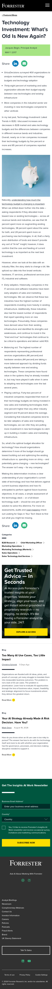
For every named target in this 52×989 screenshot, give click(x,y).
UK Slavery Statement (11, 938)
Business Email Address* (12, 801)
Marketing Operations (12, 546)
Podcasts (6, 926)
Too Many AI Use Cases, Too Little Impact (23, 657)
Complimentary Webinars (13, 907)
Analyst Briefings (9, 900)
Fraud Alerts (7, 930)
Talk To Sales (26, 950)
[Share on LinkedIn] (15, 63)
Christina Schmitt (9, 664)
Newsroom (6, 903)
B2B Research (8, 542)
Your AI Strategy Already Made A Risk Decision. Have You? (25, 720)
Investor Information (11, 915)
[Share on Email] (24, 63)
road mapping (33, 509)
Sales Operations (10, 552)
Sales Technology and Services (16, 556)
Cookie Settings (41, 975)
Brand (4, 934)
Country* (6, 814)
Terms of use (9, 975)
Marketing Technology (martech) (16, 549)
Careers (5, 919)
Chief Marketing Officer (31, 542)
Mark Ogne (7, 727)
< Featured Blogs (9, 15)
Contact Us (7, 911)
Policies (5, 923)
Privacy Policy (25, 975)
